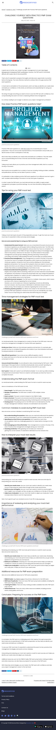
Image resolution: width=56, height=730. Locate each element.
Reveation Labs (30, 723)
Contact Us (4, 708)
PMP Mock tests (25, 149)
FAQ (2, 703)
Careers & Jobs (28, 676)
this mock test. (40, 499)
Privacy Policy (5, 699)
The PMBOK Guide (18, 579)
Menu (29, 68)
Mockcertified (15, 723)
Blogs (3, 711)
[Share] (18, 61)
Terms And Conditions (7, 696)
